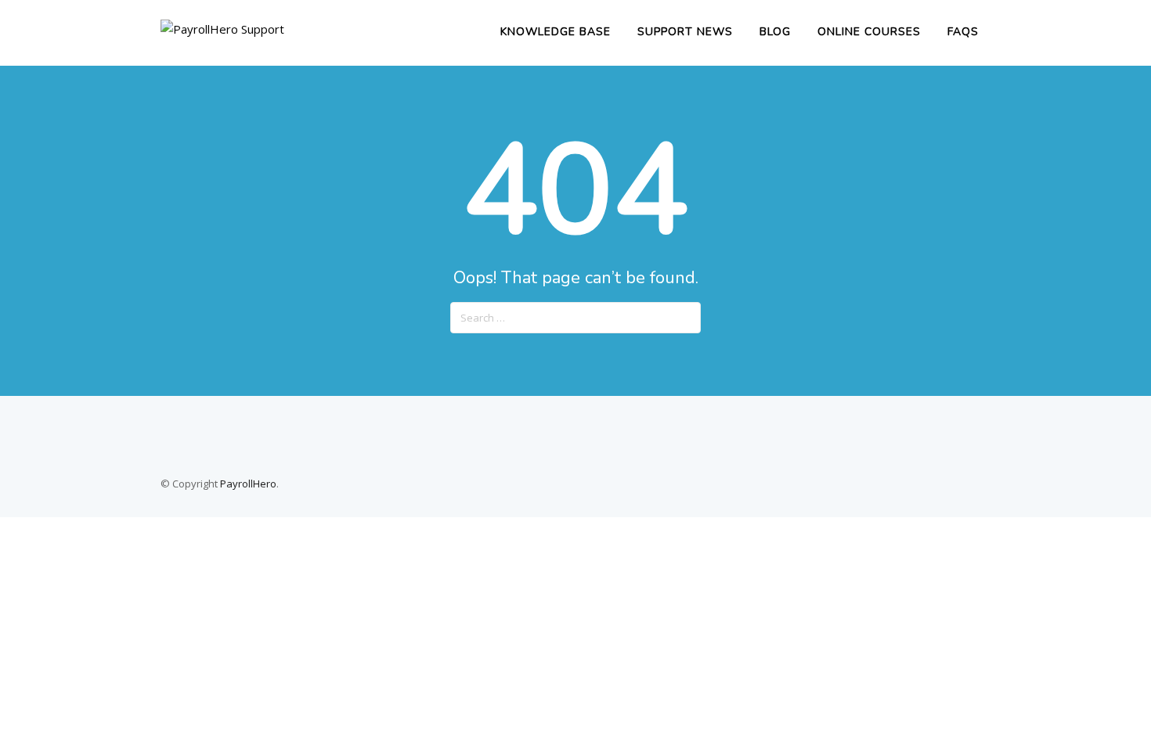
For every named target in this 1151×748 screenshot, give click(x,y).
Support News (685, 31)
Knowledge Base (555, 31)
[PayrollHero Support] (222, 29)
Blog (775, 31)
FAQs (963, 31)
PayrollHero (248, 483)
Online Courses (869, 31)
